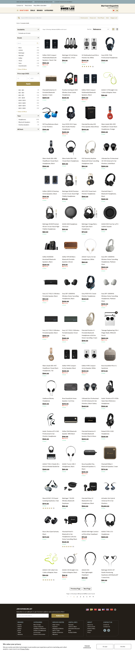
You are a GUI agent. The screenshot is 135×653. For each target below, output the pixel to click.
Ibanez (19, 628)
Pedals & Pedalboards (40, 630)
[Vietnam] (96, 609)
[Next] (90, 596)
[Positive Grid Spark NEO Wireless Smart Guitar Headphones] (70, 79)
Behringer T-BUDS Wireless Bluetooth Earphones (68, 500)
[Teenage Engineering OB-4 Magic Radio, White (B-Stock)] (110, 319)
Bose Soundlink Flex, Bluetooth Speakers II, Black (89, 466)
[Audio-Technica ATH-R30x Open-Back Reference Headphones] (110, 387)
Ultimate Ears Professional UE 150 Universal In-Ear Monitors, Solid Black (109, 160)
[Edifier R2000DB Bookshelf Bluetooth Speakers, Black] (51, 246)
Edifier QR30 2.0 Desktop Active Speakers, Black (51, 192)
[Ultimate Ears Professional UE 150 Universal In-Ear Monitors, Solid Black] (110, 147)
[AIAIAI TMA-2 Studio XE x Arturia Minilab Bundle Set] (51, 453)
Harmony (20, 634)
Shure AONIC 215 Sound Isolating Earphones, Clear (51, 499)
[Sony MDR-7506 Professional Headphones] (110, 44)
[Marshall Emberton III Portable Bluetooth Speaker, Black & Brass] (90, 420)
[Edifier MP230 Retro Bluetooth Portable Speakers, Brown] (70, 246)
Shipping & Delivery (58, 628)
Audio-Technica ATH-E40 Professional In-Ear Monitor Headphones (51, 433)
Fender (20, 624)
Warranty (55, 634)
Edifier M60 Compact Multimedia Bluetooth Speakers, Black (89, 92)
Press (89, 632)
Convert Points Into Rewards (63, 1)
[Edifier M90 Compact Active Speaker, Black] (70, 355)
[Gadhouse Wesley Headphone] (51, 387)
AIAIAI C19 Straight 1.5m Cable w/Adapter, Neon (109, 91)
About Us (90, 624)
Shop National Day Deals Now (43, 1)
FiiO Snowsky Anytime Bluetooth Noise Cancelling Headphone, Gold (90, 160)
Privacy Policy (24, 649)
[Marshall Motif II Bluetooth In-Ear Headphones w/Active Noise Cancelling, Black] (70, 521)
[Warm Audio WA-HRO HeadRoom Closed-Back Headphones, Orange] (110, 113)
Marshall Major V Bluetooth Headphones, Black (108, 193)
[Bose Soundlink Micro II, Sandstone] (110, 355)
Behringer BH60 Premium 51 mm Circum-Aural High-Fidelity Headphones (70, 193)
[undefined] (18, 18)
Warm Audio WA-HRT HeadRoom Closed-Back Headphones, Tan (50, 368)
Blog (69, 630)
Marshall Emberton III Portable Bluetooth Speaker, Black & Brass (89, 433)
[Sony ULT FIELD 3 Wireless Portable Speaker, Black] (51, 319)
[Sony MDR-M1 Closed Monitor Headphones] (90, 283)
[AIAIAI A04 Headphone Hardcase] (70, 213)
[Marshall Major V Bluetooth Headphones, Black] (110, 180)
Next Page (87, 589)
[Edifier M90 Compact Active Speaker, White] (90, 355)
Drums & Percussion (39, 634)
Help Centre (56, 624)
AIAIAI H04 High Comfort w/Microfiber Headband (90, 533)
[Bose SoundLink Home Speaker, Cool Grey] (70, 387)
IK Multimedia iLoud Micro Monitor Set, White (90, 56)
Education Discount (74, 628)
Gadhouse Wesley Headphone (48, 399)
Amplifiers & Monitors (40, 628)
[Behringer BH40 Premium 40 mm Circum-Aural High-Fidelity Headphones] (51, 213)
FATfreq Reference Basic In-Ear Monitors (50, 125)
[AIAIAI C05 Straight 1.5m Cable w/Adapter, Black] (70, 559)
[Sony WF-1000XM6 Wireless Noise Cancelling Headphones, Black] (70, 283)
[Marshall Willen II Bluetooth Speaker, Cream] (110, 453)
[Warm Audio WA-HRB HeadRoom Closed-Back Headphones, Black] (51, 147)
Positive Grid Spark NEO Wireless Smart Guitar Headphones (70, 92)
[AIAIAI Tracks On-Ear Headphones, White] (90, 246)
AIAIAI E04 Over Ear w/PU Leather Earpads (109, 225)
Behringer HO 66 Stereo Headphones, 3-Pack (69, 56)
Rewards (70, 624)
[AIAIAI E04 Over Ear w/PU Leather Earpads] (110, 213)
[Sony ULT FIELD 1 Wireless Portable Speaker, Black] (51, 283)
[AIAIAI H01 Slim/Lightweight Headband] (90, 559)
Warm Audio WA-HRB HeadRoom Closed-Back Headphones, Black (50, 160)
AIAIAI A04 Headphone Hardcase (69, 225)
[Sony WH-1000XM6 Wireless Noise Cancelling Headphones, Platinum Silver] (110, 246)
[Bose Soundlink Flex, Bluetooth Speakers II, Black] (90, 453)
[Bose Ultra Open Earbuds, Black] (51, 521)
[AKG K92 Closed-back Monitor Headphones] (90, 180)
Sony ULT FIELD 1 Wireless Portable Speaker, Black (51, 295)
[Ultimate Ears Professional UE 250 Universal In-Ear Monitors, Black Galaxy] (90, 387)
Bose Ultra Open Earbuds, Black (51, 533)
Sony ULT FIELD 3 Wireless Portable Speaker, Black (51, 331)
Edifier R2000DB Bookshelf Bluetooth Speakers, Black (49, 259)
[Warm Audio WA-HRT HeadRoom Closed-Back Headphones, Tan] (51, 355)
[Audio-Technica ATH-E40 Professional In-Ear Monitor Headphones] (51, 420)
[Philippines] (104, 609)
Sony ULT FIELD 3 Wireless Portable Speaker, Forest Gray (70, 332)
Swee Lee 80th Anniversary (24, 1)
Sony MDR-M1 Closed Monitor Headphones (89, 295)
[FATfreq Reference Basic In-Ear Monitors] (51, 113)
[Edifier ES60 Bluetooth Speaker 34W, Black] (70, 420)
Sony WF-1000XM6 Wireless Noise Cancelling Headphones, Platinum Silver (109, 297)
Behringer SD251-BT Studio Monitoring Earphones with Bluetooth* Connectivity (109, 573)
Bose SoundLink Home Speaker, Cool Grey (69, 399)
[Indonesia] (100, 609)
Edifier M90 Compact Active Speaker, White (89, 367)
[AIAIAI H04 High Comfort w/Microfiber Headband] (90, 521)
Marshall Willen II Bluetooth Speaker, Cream (109, 465)
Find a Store (28, 5)
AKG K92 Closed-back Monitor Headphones (89, 192)
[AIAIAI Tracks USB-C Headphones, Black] (70, 453)
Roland (19, 626)
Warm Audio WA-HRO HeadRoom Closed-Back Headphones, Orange (109, 126)
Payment (55, 626)
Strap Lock (93, 18)
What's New (24, 10)
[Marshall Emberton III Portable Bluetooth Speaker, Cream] (51, 79)
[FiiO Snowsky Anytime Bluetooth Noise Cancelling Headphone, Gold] (90, 147)
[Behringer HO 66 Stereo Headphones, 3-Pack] (70, 44)
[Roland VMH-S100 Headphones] (110, 420)
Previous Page (75, 589)
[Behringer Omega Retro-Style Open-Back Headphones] (90, 213)
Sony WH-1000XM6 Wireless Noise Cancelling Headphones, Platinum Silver (109, 260)
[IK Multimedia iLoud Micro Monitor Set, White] (90, 44)
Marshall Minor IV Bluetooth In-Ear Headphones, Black (88, 500)
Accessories (37, 632)
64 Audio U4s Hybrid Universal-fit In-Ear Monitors (108, 500)
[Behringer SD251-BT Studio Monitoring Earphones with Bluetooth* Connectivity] (110, 559)
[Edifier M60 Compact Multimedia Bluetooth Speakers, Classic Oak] (51, 44)
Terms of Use (91, 626)
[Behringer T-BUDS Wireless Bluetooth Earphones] (70, 487)
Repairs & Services (57, 632)
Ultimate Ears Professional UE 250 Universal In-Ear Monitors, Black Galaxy (90, 400)
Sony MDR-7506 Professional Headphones (109, 56)
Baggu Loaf (114, 18)
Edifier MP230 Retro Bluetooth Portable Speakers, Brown (68, 259)
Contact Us (20, 5)
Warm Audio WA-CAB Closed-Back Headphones (70, 159)
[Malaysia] (88, 609)
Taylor (19, 632)
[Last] (93, 596)
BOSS (19, 630)
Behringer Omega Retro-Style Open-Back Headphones (89, 226)
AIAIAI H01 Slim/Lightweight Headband (87, 572)
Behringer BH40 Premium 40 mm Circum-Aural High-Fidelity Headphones (51, 226)
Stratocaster (84, 18)
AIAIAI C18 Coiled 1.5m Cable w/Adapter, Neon (50, 571)
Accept (105, 646)
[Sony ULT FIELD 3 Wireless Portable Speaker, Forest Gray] (70, 319)
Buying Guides (72, 632)
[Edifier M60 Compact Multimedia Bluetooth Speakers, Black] (90, 79)
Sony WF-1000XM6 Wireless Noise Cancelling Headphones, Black (70, 296)
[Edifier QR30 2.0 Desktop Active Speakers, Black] (51, 180)
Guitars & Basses (38, 626)
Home (18, 23)
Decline (122, 646)
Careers (89, 630)
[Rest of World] (115, 609)
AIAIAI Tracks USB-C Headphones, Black (69, 465)
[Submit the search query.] (37, 43)
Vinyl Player (101, 18)
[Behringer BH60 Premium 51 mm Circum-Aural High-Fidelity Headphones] (70, 180)
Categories (48, 10)
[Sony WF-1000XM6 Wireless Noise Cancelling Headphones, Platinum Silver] (110, 283)
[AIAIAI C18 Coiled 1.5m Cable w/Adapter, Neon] (51, 559)
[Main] (67, 8)
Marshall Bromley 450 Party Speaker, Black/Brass (90, 125)
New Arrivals (37, 624)
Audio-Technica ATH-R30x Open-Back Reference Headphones (109, 400)
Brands (40, 10)
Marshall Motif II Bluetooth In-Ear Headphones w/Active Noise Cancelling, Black (69, 535)
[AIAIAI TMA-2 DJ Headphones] (110, 521)
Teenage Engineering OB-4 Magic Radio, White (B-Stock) (109, 332)
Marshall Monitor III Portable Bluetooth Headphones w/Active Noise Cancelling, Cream (89, 334)
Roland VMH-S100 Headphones (107, 432)
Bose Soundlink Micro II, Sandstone (109, 367)
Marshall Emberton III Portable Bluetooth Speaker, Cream (49, 92)
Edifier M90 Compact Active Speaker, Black (69, 367)
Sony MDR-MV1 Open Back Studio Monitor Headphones (69, 126)
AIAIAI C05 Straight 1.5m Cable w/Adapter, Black (70, 571)
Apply (28, 84)
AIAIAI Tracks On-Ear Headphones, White (89, 258)
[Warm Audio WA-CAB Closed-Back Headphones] (70, 147)
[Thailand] (108, 609)
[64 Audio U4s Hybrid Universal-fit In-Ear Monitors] (110, 487)
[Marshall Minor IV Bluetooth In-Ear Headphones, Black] (90, 487)
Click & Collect (72, 626)
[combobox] (48, 18)
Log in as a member (113, 7)
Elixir (107, 18)
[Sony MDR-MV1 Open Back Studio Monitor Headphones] (70, 113)
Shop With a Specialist (40, 5)
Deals (32, 10)
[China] (112, 609)
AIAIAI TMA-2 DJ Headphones (107, 533)
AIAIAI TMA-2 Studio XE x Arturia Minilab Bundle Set (51, 465)
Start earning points (109, 6)
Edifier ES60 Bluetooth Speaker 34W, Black (69, 432)
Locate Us (106, 624)
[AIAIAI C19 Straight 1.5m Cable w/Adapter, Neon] (110, 79)
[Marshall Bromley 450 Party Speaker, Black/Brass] (90, 113)
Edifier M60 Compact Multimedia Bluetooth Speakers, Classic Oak (49, 57)
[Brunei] (92, 609)
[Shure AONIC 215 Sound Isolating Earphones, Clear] (51, 487)
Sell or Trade (56, 630)
